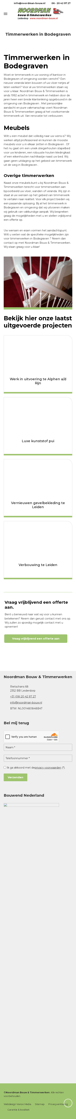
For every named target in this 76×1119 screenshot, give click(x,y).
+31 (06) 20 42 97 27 (23, 696)
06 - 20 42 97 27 (60, 3)
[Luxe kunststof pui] (38, 416)
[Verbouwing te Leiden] (38, 540)
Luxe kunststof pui (38, 441)
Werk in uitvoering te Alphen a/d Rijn (38, 381)
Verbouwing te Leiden (38, 565)
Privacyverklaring (58, 1104)
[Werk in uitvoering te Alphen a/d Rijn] (38, 354)
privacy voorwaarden (48, 767)
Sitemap (40, 1104)
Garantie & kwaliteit (18, 1109)
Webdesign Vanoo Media (17, 1104)
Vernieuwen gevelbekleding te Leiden (38, 505)
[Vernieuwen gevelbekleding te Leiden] (38, 478)
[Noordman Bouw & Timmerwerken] (38, 13)
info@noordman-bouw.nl (29, 3)
